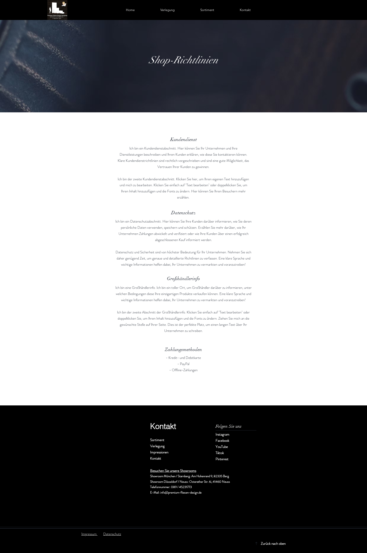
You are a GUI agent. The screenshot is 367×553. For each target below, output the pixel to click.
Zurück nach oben (273, 543)
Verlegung (157, 446)
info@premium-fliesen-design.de (181, 492)
